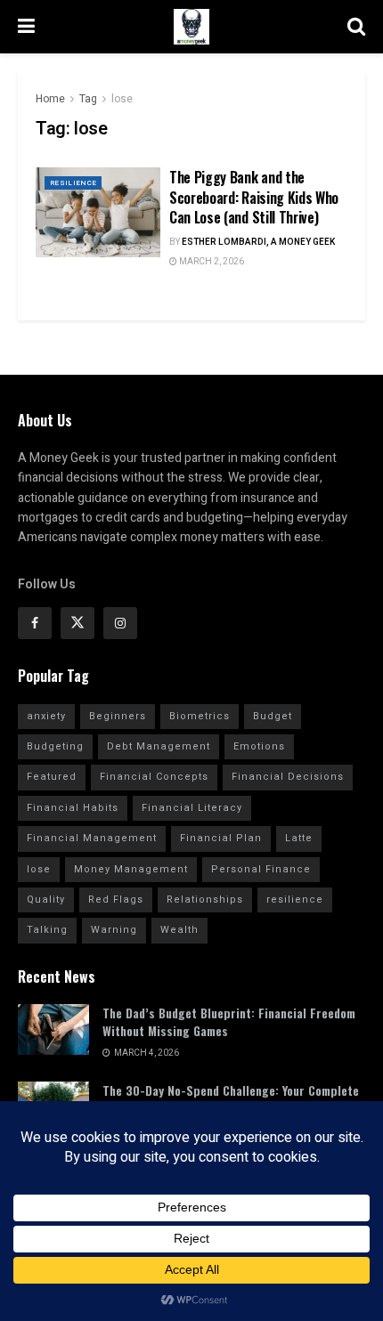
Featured (52, 776)
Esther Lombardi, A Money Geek (258, 242)
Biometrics (199, 716)
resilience (294, 899)
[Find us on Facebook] (35, 623)
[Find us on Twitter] (77, 623)
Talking (47, 929)
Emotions (259, 746)
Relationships (205, 899)
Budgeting (55, 746)
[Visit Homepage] (191, 27)
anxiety (46, 716)
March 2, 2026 (210, 261)
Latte (299, 838)
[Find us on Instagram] (120, 623)
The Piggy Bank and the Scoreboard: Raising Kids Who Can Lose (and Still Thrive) (253, 197)
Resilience (73, 183)
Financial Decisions (288, 776)
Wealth (179, 929)
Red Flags (115, 899)
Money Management (131, 869)
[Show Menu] (26, 26)
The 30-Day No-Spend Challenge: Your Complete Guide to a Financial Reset (230, 1099)
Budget (272, 716)
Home (50, 99)
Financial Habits (72, 807)
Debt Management (158, 746)
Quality (46, 899)
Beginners (117, 716)
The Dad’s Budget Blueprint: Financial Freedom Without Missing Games (228, 1021)
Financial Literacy (192, 807)
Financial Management (92, 838)
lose (122, 99)
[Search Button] (356, 26)
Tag (88, 99)
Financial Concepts (154, 776)
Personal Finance (261, 869)
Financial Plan (221, 838)
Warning (114, 929)
